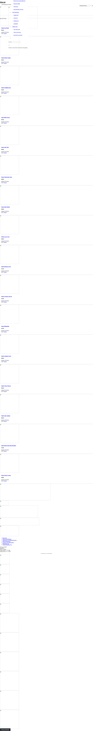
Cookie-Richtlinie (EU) (7, 544)
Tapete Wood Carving (6, 475)
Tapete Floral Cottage (6, 57)
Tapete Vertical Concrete (6, 296)
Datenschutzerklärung (7, 539)
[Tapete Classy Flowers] (9, 382)
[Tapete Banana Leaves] (9, 263)
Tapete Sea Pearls (5, 28)
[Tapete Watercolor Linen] (9, 174)
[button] (3, 730)
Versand (5, 33)
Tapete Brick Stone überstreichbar (8, 445)
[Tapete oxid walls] (9, 144)
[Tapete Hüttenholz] (9, 323)
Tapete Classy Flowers (6, 385)
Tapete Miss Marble (5, 207)
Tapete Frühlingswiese (6, 87)
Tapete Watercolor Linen (6, 177)
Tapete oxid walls (5, 147)
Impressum (5, 537)
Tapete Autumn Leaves (6, 356)
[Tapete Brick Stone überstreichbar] (9, 442)
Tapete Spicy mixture (5, 415)
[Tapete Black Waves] (9, 114)
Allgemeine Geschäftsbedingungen (10, 540)
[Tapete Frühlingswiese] (9, 84)
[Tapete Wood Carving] (9, 472)
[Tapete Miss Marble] (9, 203)
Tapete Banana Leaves (6, 266)
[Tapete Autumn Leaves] (9, 353)
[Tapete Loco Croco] (9, 233)
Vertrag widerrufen (5, 729)
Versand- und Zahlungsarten (8, 542)
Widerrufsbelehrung (6, 541)
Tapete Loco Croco (5, 236)
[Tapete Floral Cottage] (9, 54)
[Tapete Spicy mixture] (9, 412)
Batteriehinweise (6, 543)
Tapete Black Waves (5, 117)
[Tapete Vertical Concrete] (9, 293)
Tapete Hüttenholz (5, 326)
